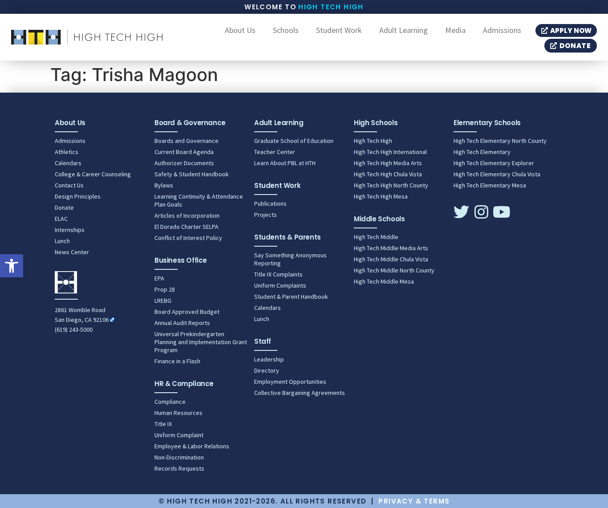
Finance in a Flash (177, 361)
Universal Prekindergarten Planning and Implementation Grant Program (200, 342)
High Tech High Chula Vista (388, 174)
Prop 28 (164, 289)
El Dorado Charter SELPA (186, 227)
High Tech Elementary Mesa (490, 185)
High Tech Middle (376, 237)
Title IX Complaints (278, 274)
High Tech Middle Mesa (384, 281)
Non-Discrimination (179, 457)
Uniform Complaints (280, 285)
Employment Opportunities (290, 382)
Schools (286, 30)
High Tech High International (390, 152)
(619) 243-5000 (74, 329)
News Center (72, 252)
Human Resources (178, 413)
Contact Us (69, 185)
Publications (270, 203)
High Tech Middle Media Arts (391, 248)
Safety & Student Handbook (191, 174)
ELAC (61, 219)
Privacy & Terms (414, 501)
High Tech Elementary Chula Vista (497, 174)
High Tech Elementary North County (500, 141)
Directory (266, 370)
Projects (265, 215)
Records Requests (179, 468)
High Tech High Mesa (381, 196)
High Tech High (331, 7)
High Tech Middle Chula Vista (391, 259)
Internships (70, 230)
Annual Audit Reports (182, 323)
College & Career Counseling (93, 174)
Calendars (68, 163)
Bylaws (163, 185)
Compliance (170, 402)
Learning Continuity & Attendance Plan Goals (198, 200)
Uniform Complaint (178, 435)
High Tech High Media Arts (388, 163)
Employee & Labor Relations (191, 446)
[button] (11, 265)
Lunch (62, 241)
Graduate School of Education (293, 141)
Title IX (163, 424)
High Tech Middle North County (394, 270)
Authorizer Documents (184, 163)
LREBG (162, 301)
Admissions (502, 30)
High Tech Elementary (482, 152)
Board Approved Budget (186, 312)
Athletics (66, 152)
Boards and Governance (186, 141)
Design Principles (78, 196)
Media (455, 30)
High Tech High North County (391, 185)
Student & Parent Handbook (291, 297)
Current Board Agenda (184, 152)
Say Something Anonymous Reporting (290, 259)
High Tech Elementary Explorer (494, 163)
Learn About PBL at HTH (285, 163)
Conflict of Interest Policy (188, 238)
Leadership (269, 359)
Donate (64, 207)
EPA (159, 278)
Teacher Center (274, 152)
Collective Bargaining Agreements (299, 393)
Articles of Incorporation (186, 215)
